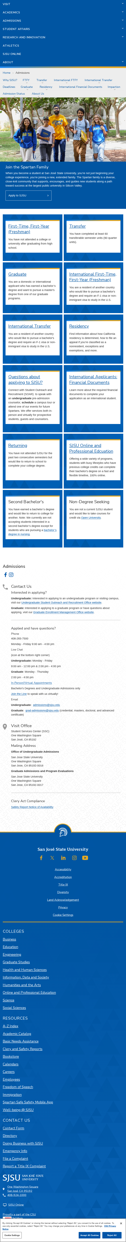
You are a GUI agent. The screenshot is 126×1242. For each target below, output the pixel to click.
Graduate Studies (16, 962)
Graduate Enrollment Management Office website (63, 612)
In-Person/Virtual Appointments (31, 683)
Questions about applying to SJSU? (25, 379)
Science (8, 1000)
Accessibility (63, 870)
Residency (46, 87)
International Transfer (98, 80)
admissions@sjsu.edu (46, 705)
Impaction (114, 87)
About (8, 62)
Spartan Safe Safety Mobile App (28, 1102)
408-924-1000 (16, 1195)
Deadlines (9, 87)
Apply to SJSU (17, 195)
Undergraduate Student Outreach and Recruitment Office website (61, 602)
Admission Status (14, 94)
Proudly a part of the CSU (19, 1214)
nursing (25, 534)
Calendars (10, 1064)
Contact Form (13, 1128)
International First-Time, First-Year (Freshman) (92, 277)
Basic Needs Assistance (21, 1041)
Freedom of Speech (18, 1087)
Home (6, 73)
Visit (6, 4)
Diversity (63, 892)
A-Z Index (10, 1026)
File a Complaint (15, 1158)
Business (9, 939)
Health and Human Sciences (25, 969)
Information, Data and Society (26, 977)
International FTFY (66, 80)
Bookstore (11, 1056)
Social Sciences (14, 1007)
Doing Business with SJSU (23, 1143)
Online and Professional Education (29, 992)
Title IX (63, 885)
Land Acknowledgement (63, 900)
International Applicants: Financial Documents (93, 379)
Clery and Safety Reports (22, 1049)
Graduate (27, 87)
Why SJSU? (10, 80)
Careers (9, 1071)
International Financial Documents (80, 87)
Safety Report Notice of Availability (32, 807)
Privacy (63, 908)
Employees (11, 1079)
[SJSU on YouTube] (85, 858)
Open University (91, 517)
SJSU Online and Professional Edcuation (91, 448)
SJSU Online (12, 54)
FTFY (26, 80)
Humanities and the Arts (22, 985)
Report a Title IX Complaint (24, 1166)
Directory (10, 1135)
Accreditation (63, 877)
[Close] (121, 1223)
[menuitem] (10, 80)
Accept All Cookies (89, 1235)
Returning (17, 445)
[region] (63, 1230)
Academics (11, 12)
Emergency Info (15, 1150)
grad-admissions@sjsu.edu (42, 710)
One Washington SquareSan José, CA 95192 (22, 1189)
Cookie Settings (63, 915)
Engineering (12, 954)
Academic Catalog (17, 1033)
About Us (38, 94)
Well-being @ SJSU (18, 1109)
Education (10, 946)
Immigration (12, 1094)
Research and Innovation (24, 37)
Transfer (41, 80)
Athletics (11, 46)
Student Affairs (16, 29)
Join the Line (19, 693)
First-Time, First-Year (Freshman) (28, 229)
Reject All (111, 1235)
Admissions (12, 21)
